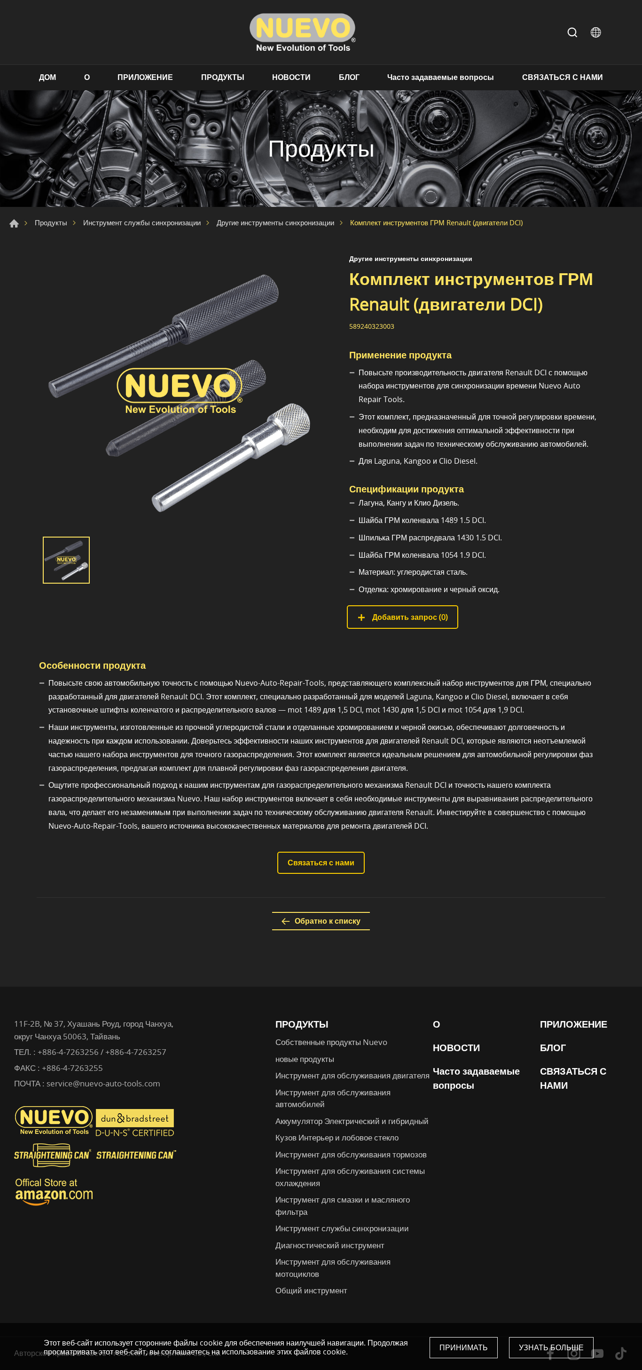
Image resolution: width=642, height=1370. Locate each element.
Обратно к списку (327, 921)
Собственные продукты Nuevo (331, 1042)
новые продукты (304, 1058)
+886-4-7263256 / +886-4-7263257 (102, 1051)
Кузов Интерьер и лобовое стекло (337, 1137)
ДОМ (47, 77)
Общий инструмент (311, 1290)
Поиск (572, 32)
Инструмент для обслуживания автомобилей (333, 1098)
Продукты (51, 222)
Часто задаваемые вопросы (440, 77)
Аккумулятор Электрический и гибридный (352, 1121)
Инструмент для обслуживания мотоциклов (333, 1267)
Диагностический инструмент (329, 1245)
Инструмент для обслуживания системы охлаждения (350, 1176)
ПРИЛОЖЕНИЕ (145, 77)
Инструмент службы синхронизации (142, 222)
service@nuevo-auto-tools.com (103, 1083)
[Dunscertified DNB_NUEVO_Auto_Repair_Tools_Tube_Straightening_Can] (136, 1134)
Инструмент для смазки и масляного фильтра (342, 1205)
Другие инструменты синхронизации (275, 222)
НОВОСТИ (291, 77)
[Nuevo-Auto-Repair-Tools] (302, 32)
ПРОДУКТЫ (222, 77)
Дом (14, 223)
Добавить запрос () (409, 617)
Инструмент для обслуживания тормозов (351, 1154)
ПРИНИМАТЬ (463, 1347)
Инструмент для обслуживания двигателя (352, 1075)
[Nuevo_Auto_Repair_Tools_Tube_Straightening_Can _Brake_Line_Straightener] (96, 1171)
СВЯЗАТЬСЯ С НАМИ (562, 77)
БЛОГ (349, 77)
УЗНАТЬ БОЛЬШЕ (551, 1347)
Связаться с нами (321, 862)
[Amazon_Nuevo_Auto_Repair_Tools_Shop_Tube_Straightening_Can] (54, 1206)
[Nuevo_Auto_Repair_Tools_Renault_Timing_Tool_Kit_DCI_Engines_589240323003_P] (180, 391)
